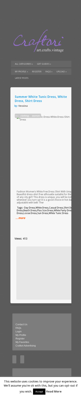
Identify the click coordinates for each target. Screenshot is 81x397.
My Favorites (22, 342)
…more (20, 218)
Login (19, 331)
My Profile (21, 71)
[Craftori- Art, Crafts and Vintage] (39, 55)
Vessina (23, 106)
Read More (54, 391)
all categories (24, 64)
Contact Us (21, 324)
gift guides (44, 64)
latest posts (21, 78)
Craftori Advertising (26, 345)
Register (20, 338)
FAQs (48, 71)
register (36, 71)
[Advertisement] (47, 273)
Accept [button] (39, 391)
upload (61, 71)
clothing (24, 115)
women (36, 115)
